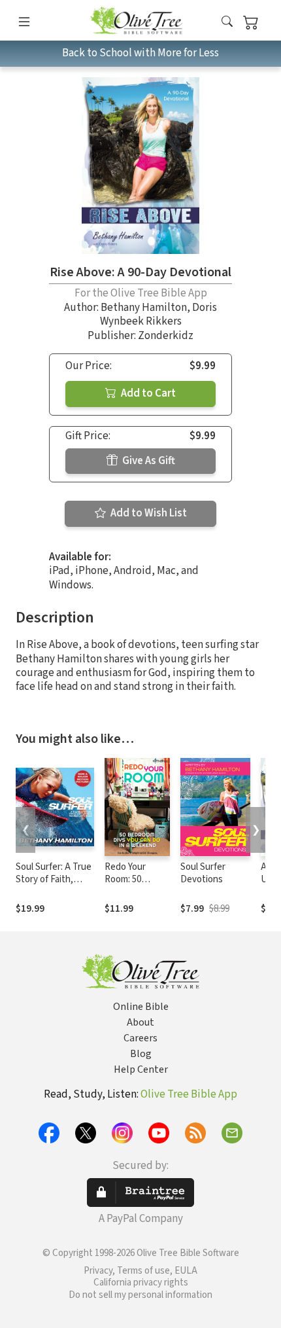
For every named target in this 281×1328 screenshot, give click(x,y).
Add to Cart (147, 393)
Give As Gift (147, 461)
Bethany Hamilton (144, 307)
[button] (227, 22)
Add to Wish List (147, 513)
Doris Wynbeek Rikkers (159, 314)
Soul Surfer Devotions (202, 873)
